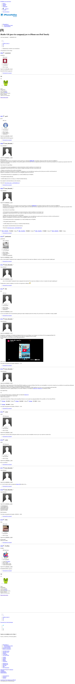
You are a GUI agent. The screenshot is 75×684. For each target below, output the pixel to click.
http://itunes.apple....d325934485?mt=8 (12, 182)
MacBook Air (5, 663)
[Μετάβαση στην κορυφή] (0, 673)
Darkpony (11, 669)
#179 (1, 519)
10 (3, 44)
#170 (1, 236)
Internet (4, 659)
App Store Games (6, 650)
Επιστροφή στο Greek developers (6, 622)
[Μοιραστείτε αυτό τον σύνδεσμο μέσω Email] (3, 628)
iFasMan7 (8, 561)
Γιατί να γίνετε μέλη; (4, 97)
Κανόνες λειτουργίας (7, 648)
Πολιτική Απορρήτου (7, 647)
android (5, 92)
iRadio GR (35, 388)
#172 (1, 288)
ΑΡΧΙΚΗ (2, 670)
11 (3, 45)
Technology (5, 661)
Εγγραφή (4, 9)
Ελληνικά (4, 676)
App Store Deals (6, 655)
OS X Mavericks (6, 667)
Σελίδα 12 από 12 (6, 43)
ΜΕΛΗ (4, 5)
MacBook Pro (5, 664)
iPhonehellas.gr (5, 644)
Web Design (2, 669)
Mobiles (4, 660)
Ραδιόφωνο (40, 388)
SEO (7, 669)
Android (4, 658)
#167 (1, 116)
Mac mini (4, 665)
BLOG (4, 3)
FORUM (4, 4)
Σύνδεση (6, 8)
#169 (1, 188)
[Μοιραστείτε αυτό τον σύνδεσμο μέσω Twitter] (3, 625)
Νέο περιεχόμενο (6, 11)
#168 (1, 143)
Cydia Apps (5, 654)
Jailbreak (4, 653)
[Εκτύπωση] (3, 629)
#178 (1, 489)
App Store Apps (6, 652)
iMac (4, 666)
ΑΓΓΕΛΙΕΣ (5, 6)
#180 (1, 546)
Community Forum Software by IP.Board (8, 679)
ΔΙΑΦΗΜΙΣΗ (3, 671)
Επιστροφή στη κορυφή (7, 73)
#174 (1, 369)
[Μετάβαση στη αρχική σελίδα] (8, 17)
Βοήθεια (4, 677)
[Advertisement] (37, 106)
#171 (1, 264)
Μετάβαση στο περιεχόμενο (5, 1)
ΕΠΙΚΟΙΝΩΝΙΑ (3, 672)
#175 (1, 412)
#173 (1, 319)
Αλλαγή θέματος (6, 675)
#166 (1, 53)
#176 (1, 440)
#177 (1, 468)
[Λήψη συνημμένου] (0, 401)
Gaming (4, 657)
